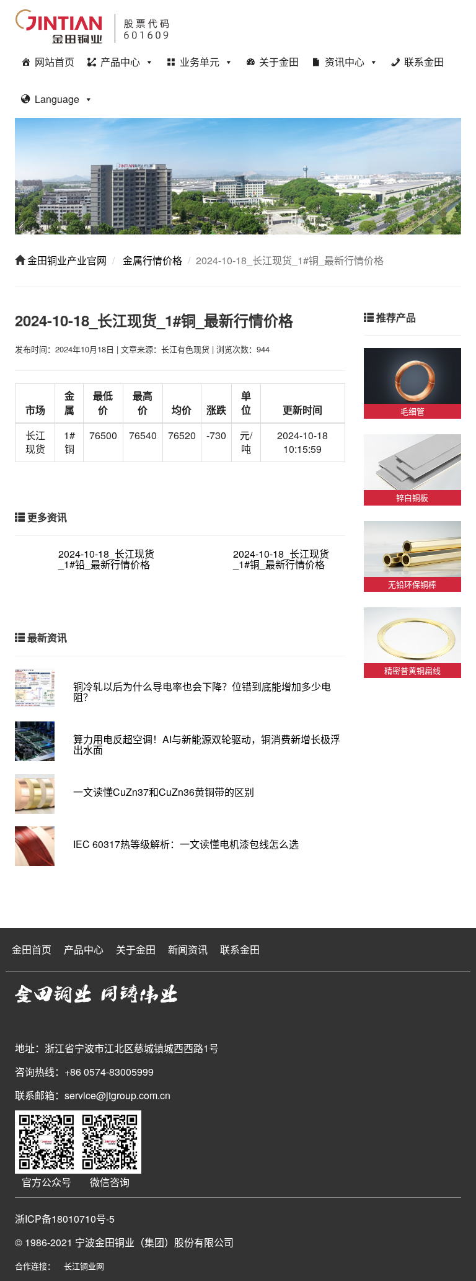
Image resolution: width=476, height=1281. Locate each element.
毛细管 (412, 411)
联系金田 (424, 62)
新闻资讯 (188, 949)
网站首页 (54, 62)
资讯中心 (344, 62)
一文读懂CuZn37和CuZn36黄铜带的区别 (163, 792)
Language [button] (57, 99)
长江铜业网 (84, 1266)
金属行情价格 (151, 260)
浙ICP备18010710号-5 (65, 1219)
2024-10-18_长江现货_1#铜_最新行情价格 (281, 559)
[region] (238, 176)
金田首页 (31, 949)
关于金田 (279, 62)
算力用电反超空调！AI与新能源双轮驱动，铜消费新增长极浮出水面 (206, 744)
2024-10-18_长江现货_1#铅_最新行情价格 (106, 559)
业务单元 (199, 62)
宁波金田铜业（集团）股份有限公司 (154, 1242)
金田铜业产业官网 (66, 260)
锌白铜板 (412, 497)
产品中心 (120, 62)
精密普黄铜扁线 (412, 670)
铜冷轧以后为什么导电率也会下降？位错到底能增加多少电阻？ (202, 692)
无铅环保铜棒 (412, 584)
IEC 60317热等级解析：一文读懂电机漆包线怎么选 (186, 844)
